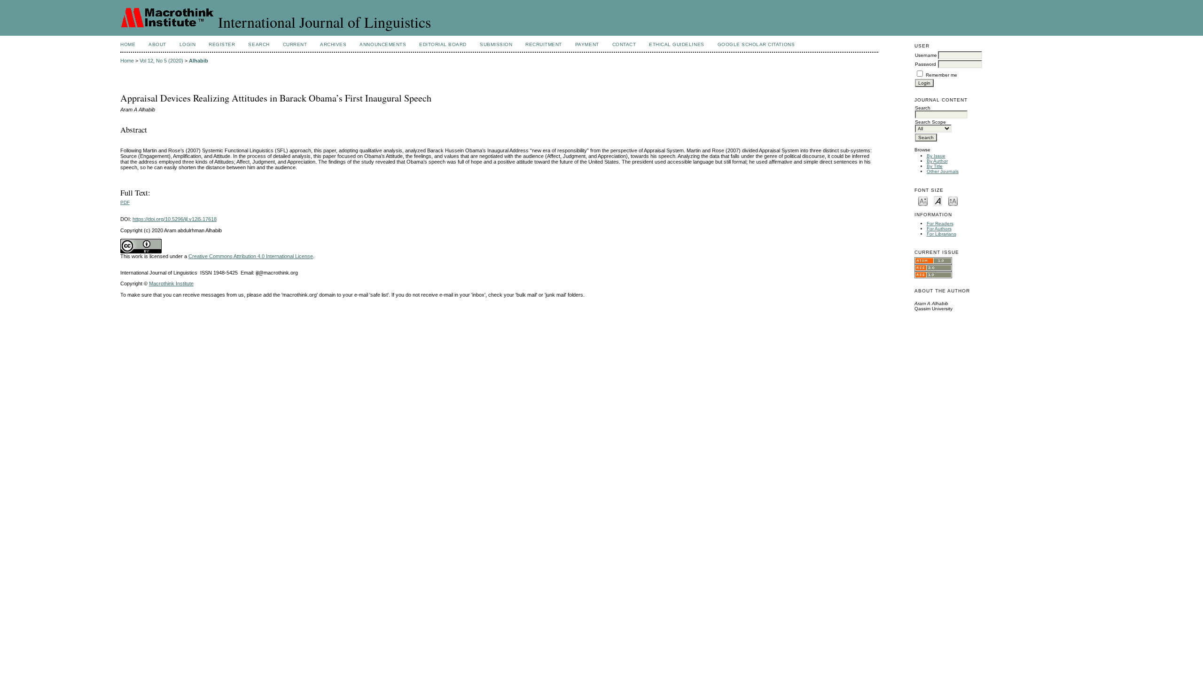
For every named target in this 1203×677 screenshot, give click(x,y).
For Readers (940, 223)
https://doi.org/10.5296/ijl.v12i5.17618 (175, 219)
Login (188, 44)
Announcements (382, 44)
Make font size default (938, 200)
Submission (496, 44)
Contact (624, 44)
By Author (937, 161)
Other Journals (943, 171)
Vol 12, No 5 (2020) (161, 60)
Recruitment (543, 44)
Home (127, 44)
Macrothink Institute (171, 283)
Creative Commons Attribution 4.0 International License (250, 256)
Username (926, 55)
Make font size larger (953, 200)
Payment (587, 44)
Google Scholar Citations (756, 44)
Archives (333, 44)
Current (295, 44)
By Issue (936, 155)
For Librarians (941, 233)
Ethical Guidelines (676, 44)
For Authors (939, 228)
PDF (125, 202)
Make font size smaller (923, 200)
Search (258, 44)
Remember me (941, 75)
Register (222, 44)
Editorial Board (443, 44)
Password (925, 64)
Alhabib (198, 60)
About (157, 44)
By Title (935, 166)
